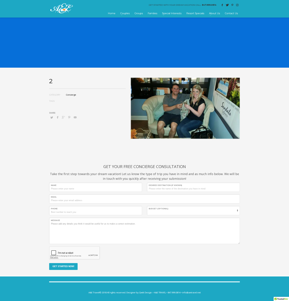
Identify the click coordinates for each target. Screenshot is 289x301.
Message (55, 220)
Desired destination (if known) (165, 185)
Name (53, 185)
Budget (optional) (158, 209)
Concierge (71, 94)
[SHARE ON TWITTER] (51, 117)
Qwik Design (145, 292)
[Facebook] (222, 5)
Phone (54, 209)
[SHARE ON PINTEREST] (69, 117)
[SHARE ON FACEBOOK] (57, 117)
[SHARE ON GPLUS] (63, 117)
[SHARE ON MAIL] (75, 117)
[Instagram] (237, 5)
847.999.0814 (209, 5)
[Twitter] (227, 5)
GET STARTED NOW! (63, 266)
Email (54, 197)
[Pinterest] (232, 5)
